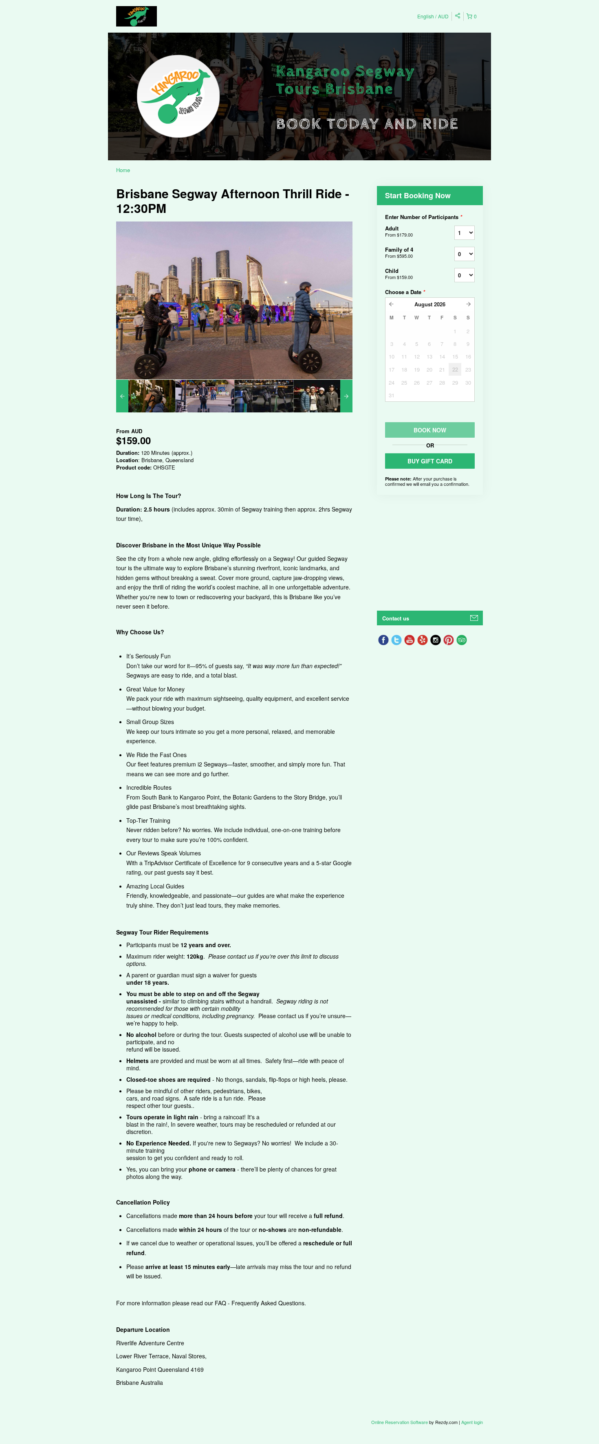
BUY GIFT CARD (429, 461)
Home (123, 170)
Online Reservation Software (399, 1422)
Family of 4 (399, 252)
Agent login (472, 1422)
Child (399, 273)
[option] (145, 396)
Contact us (395, 618)
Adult (399, 231)
